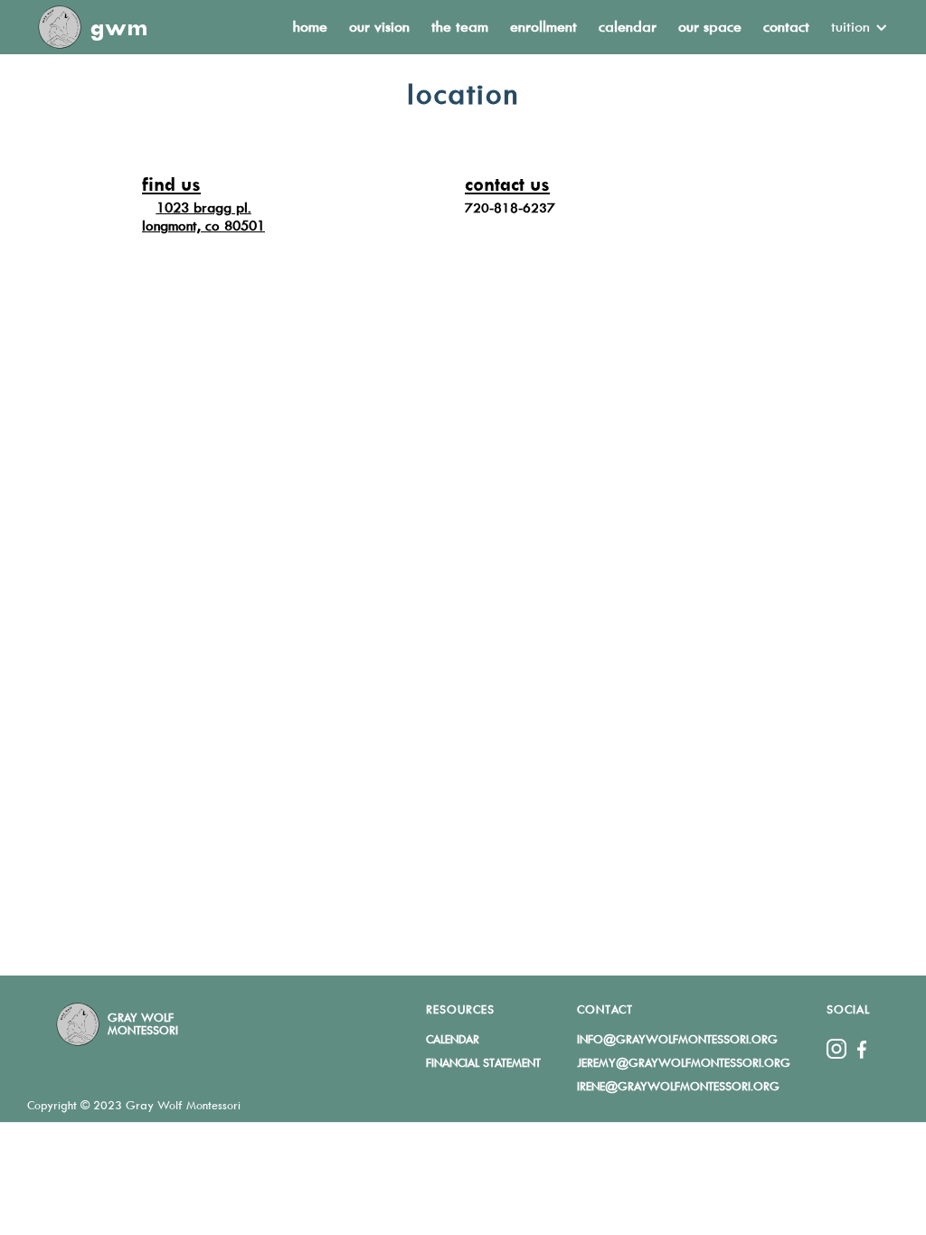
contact (786, 26)
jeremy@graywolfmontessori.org (683, 1063)
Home (310, 26)
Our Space (710, 26)
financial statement (483, 1063)
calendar (628, 26)
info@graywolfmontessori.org (677, 1039)
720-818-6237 (510, 208)
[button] (854, 27)
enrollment (543, 26)
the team (459, 26)
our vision (379, 26)
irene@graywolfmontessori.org (678, 1086)
